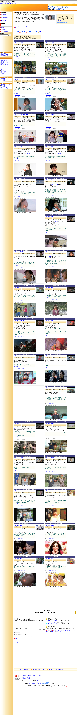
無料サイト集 (3, 3)
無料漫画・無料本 (4, 73)
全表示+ (20, 33)
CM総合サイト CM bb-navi (26, 675)
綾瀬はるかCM (69, 630)
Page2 (23, 26)
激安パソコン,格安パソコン (5, 84)
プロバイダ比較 (3, 86)
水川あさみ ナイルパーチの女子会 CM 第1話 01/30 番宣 (25, 113)
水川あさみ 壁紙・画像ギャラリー (53, 620)
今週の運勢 (3, 79)
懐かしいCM (54, 195)
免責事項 (28, 677)
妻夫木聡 (46, 184)
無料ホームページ (4, 60)
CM (8, 3)
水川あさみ (16, 642)
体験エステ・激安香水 (59, 669)
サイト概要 (33, 675)
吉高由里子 (56, 221)
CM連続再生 (17, 31)
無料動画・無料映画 (4, 54)
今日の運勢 (3, 78)
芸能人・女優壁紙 (4, 31)
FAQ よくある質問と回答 (40, 675)
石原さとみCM (63, 630)
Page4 (30, 26)
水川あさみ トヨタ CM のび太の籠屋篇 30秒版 (23, 421)
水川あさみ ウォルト (19, 79)
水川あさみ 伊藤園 (49, 320)
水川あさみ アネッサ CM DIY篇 (51, 77)
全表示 (16, 33)
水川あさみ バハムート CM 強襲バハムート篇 (54, 354)
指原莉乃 (52, 184)
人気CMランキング (4, 29)
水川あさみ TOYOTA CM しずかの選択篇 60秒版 (54, 214)
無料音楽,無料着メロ (4, 55)
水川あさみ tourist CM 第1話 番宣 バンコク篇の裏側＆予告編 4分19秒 (59, 145)
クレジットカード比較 (5, 88)
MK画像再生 (35, 31)
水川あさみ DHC (18, 179)
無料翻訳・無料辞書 (4, 74)
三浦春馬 (28, 153)
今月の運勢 (3, 80)
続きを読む (16, 56)
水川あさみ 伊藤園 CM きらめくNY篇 (52, 318)
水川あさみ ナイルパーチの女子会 (21, 114)
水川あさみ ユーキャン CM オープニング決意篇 (54, 250)
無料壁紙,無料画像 (4, 53)
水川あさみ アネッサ (50, 79)
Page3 (26, 26)
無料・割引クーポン (4, 69)
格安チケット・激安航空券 (37, 669)
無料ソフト (3, 68)
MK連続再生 (23, 31)
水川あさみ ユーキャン (50, 251)
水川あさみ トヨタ (49, 179)
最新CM (2, 27)
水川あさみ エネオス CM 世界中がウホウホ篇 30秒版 (55, 421)
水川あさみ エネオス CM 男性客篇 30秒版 (22, 456)
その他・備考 (59, 20)
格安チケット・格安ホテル (5, 87)
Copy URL (59, 22)
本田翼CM (52, 631)
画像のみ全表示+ (26, 33)
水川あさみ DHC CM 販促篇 (19, 178)
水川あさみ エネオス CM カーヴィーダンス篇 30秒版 (24, 285)
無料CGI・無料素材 (4, 64)
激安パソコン (44, 669)
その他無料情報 (3, 65)
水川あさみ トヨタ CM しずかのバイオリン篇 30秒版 (55, 285)
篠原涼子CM (49, 630)
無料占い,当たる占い (4, 72)
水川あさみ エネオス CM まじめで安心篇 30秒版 (54, 386)
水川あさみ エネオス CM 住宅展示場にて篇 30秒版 (55, 456)
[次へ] (16, 27)
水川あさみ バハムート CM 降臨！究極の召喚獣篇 (24, 318)
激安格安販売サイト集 (27, 669)
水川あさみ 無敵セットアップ (51, 114)
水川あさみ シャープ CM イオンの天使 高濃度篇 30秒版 (56, 489)
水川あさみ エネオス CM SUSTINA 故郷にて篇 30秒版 (25, 489)
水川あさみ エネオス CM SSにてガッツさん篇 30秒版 (24, 354)
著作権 (58, 75)
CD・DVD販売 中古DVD (52, 623)
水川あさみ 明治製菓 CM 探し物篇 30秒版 (53, 523)
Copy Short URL (64, 22)
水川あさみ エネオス (19, 287)
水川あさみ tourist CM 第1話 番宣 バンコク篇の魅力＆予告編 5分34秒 (28, 145)
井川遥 (49, 256)
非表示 (40, 31)
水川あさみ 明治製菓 (50, 525)
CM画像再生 (29, 31)
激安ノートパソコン (4, 85)
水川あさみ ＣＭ (8, 2)
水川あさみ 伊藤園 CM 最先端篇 (51, 556)
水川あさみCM (13, 3)
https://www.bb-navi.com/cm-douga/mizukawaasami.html (35, 682)
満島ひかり (47, 221)
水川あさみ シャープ (50, 490)
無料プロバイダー (4, 59)
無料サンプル (3, 71)
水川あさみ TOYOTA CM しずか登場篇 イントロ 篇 (24, 250)
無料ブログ (3, 61)
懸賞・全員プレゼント (5, 70)
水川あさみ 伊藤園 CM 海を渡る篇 (21, 523)
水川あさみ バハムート (19, 320)
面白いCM (53, 299)
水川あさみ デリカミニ (19, 42)
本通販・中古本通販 (51, 622)
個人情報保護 (24, 677)
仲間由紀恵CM (58, 631)
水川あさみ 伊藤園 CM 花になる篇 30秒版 (22, 556)
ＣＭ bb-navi (3, 25)
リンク (37, 680)
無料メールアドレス (4, 62)
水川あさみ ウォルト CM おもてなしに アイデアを (24, 77)
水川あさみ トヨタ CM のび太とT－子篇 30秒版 (54, 178)
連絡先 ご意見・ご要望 (26, 678)
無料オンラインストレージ (5, 63)
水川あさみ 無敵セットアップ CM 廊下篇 (53, 113)
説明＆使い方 (35, 33)
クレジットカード (51, 669)
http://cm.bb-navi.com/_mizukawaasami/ (34, 683)
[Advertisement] (6, 44)
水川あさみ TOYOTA (50, 216)
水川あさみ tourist (18, 146)
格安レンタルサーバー (19, 669)
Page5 (33, 26)
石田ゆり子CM (56, 630)
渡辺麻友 (56, 184)
